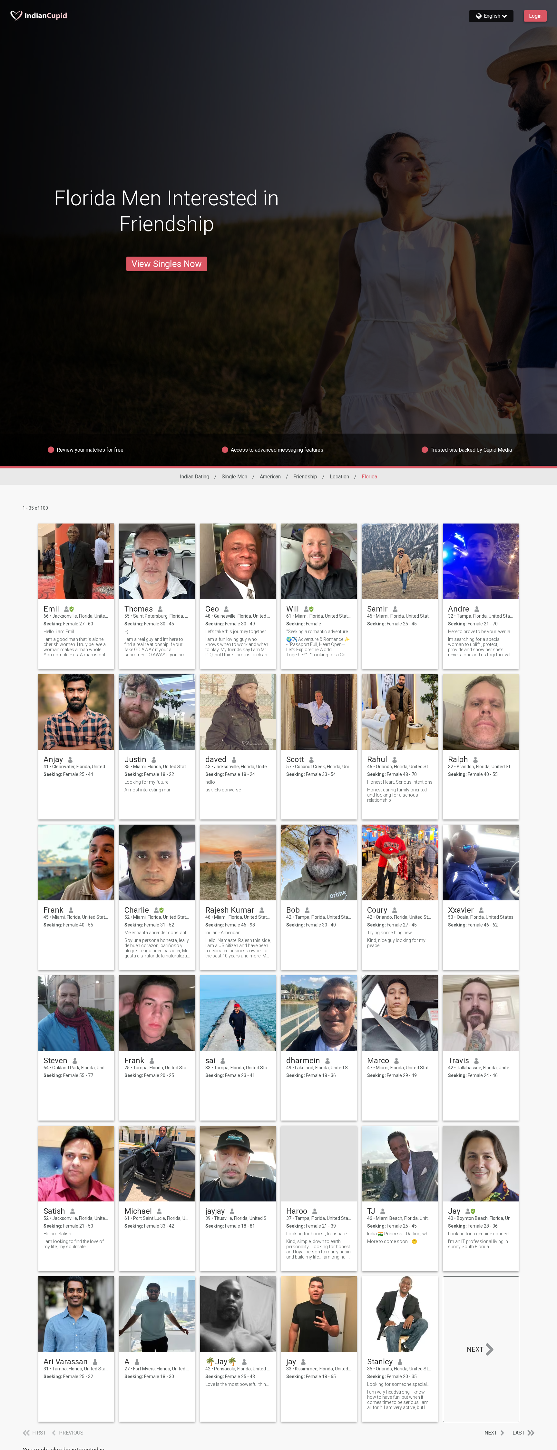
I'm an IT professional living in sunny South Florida (478, 1244)
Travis (458, 1060)
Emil (51, 608)
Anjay (53, 759)
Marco (378, 1060)
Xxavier (461, 910)
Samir (377, 608)
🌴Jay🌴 (221, 1361)
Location (339, 477)
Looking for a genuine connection (480, 1233)
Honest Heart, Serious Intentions (400, 782)
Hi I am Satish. (58, 1233)
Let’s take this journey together (235, 631)
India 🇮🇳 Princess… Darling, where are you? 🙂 (400, 1233)
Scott (295, 759)
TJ (371, 1211)
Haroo (296, 1211)
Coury (377, 910)
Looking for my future (146, 782)
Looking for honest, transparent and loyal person (319, 1233)
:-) (126, 631)
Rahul (377, 759)
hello (210, 782)
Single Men (234, 477)
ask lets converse (223, 789)
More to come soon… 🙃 (392, 1241)
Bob (293, 910)
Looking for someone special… (398, 1384)
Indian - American (222, 932)
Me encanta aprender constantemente (157, 932)
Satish (54, 1211)
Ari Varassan (66, 1361)
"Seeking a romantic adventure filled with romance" (319, 631)
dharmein (303, 1060)
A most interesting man (147, 789)
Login (535, 16)
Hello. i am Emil (59, 631)
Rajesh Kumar (229, 910)
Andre (458, 608)
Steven (55, 1060)
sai (210, 1060)
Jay (454, 1211)
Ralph (458, 759)
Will (292, 608)
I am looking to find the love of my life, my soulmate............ (74, 1244)
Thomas (138, 608)
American (270, 477)
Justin (135, 759)
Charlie (136, 910)
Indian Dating (194, 477)
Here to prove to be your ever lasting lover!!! (480, 631)
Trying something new (389, 932)
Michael (138, 1211)
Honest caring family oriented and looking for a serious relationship (397, 795)
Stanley (380, 1361)
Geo (212, 608)
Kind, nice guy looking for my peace (396, 943)
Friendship (305, 477)
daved (216, 759)
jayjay (215, 1211)
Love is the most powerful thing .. (238, 1384)
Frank (54, 910)
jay (291, 1361)
